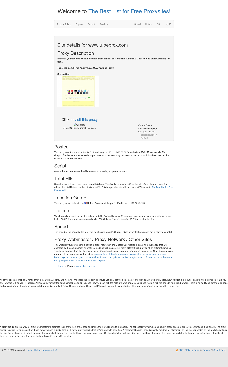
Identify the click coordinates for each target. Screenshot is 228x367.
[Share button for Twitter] (144, 135)
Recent (91, 24)
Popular (79, 24)
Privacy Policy (193, 350)
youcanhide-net (93, 257)
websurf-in (123, 257)
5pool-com (151, 257)
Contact (206, 350)
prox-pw (79, 260)
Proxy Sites (64, 24)
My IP (168, 24)
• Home (60, 266)
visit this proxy (86, 119)
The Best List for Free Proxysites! (129, 11)
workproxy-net (77, 257)
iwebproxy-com (61, 257)
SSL (159, 24)
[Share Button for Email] (147, 138)
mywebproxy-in (109, 257)
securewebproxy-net (156, 254)
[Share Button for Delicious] (142, 138)
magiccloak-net (137, 257)
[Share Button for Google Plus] (147, 135)
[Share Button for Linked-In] (150, 135)
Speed (137, 24)
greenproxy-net (66, 260)
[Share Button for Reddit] (144, 138)
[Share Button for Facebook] (142, 135)
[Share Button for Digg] (153, 135)
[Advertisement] (142, 94)
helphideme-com (119, 254)
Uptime (148, 24)
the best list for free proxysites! (42, 350)
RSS (180, 350)
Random (103, 24)
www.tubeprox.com (85, 266)
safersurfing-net (102, 254)
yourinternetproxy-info (94, 260)
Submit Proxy (219, 350)
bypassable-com (137, 254)
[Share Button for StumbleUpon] (156, 135)
